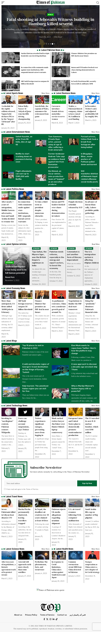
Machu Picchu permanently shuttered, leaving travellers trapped (24, 516)
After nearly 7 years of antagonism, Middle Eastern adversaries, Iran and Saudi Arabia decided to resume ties (7, 211)
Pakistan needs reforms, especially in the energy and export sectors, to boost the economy (57, 260)
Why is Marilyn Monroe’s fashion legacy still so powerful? (82, 388)
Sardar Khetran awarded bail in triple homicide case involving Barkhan (35, 54)
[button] (3, 3)
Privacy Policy (31, 615)
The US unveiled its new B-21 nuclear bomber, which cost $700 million (92, 425)
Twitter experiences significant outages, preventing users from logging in (40, 427)
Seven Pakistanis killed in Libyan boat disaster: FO (8, 513)
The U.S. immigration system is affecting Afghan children (91, 257)
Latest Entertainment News (18, 132)
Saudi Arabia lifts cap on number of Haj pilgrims (91, 513)
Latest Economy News (15, 288)
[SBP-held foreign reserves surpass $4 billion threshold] (10, 85)
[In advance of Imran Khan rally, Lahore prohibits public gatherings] (92, 195)
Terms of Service (31, 489)
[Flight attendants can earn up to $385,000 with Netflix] (8, 175)
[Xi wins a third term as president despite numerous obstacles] (42, 195)
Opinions (9, 262)
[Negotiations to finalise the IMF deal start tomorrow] (75, 294)
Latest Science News (15, 549)
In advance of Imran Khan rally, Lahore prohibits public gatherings (92, 207)
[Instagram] (50, 619)
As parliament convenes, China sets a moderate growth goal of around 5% (59, 306)
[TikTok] (56, 619)
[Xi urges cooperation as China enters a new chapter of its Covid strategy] (92, 555)
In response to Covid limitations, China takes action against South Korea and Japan (58, 570)
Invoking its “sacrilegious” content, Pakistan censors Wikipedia (7, 425)
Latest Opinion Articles (16, 244)
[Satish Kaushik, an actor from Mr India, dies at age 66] (8, 140)
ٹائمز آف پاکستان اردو (78, 615)
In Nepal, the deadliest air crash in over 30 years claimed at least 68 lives (42, 515)
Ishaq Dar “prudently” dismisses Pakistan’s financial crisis (91, 306)
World (54, 14)
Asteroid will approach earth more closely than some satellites (24, 567)
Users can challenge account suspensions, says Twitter (23, 424)
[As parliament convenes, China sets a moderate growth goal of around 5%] (59, 294)
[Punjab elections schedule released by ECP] (75, 195)
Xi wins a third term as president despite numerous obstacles (41, 208)
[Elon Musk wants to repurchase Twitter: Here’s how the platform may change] (60, 353)
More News (46, 93)
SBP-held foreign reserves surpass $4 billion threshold (25, 305)
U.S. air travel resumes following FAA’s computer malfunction (74, 515)
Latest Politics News (15, 189)
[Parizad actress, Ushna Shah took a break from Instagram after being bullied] (73, 142)
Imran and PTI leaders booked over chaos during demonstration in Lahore (84, 70)
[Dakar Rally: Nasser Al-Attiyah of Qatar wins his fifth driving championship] (25, 99)
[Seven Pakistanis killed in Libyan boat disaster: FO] (8, 503)
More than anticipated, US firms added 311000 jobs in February (8, 306)
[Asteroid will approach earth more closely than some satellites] (25, 555)
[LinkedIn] (53, 619)
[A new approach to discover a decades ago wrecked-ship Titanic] (60, 370)
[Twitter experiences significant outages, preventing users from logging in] (42, 412)
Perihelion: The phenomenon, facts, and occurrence (41, 566)
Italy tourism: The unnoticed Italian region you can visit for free (35, 388)
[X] (47, 619)
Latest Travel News (14, 496)
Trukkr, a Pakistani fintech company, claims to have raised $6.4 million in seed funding (75, 112)
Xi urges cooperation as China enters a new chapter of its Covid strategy (92, 567)
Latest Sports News (14, 93)
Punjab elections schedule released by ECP (75, 204)
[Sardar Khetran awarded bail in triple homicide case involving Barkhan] (10, 57)
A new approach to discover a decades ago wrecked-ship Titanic (84, 367)
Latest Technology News (16, 405)
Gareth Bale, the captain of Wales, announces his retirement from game (42, 111)
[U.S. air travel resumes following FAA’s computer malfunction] (75, 503)
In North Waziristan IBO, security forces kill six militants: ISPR (83, 82)
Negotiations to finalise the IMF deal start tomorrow (75, 305)
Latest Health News (64, 549)
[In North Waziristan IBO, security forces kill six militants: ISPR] (61, 85)
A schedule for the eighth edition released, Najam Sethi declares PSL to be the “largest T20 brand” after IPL (8, 115)
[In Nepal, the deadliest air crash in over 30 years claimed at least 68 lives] (42, 503)
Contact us (62, 615)
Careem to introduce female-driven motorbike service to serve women (58, 112)
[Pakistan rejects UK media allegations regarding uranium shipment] (59, 503)
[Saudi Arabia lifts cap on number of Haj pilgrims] (92, 503)
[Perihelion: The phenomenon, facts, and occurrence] (42, 555)
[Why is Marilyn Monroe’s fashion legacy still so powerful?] (60, 393)
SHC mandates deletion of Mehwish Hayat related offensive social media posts (89, 176)
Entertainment (64, 14)
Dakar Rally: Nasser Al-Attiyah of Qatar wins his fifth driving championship (24, 112)
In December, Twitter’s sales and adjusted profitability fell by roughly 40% (91, 111)
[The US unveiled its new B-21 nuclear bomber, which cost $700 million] (92, 412)
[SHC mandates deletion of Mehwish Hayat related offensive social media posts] (73, 176)
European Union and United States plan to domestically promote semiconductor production (75, 427)
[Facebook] (44, 619)
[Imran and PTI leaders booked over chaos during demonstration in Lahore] (61, 71)
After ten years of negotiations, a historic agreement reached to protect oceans (8, 568)
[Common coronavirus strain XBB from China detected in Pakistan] (75, 555)
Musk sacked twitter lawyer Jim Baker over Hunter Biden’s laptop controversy (58, 425)
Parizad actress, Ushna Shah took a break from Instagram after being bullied (89, 141)
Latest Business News (66, 93)
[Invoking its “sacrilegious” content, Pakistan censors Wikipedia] (8, 412)
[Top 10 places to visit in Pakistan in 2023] (11, 350)
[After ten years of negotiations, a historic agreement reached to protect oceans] (8, 555)
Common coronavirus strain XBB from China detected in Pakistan (75, 567)
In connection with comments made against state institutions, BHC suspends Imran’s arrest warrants (34, 70)
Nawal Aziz (10, 277)
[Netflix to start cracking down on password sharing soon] (8, 158)
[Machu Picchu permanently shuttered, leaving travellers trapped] (25, 503)
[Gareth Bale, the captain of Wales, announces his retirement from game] (42, 99)
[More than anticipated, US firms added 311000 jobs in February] (8, 294)
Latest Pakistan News (50, 50)
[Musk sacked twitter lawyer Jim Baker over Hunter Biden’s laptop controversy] (59, 412)
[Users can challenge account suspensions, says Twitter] (25, 412)
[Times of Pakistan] (50, 2)
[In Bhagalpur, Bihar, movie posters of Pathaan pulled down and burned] (73, 159)
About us (18, 615)
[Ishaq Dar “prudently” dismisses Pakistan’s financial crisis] (92, 294)
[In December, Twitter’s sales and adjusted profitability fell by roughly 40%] (92, 99)
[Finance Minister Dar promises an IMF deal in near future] (61, 57)
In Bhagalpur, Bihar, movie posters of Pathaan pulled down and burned (89, 159)
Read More (96, 244)
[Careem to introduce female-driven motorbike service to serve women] (59, 99)
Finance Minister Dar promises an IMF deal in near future (84, 54)
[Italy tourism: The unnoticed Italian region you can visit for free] (11, 392)
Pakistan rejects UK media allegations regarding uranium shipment (59, 516)
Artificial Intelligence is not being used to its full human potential (16, 269)
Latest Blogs (11, 340)
